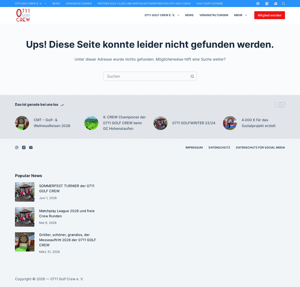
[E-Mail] (275, 3)
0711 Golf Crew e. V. (28, 3)
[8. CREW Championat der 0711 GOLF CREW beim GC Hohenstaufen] (91, 123)
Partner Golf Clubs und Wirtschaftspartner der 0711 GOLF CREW (144, 3)
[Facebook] (257, 3)
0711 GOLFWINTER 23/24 (193, 123)
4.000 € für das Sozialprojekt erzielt (259, 123)
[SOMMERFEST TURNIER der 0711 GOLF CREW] (24, 192)
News (56, 3)
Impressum (194, 147)
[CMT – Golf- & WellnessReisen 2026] (22, 123)
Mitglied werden (269, 15)
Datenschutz (219, 147)
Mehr (238, 15)
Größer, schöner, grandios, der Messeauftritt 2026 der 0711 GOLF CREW (67, 240)
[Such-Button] (192, 76)
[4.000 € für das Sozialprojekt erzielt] (230, 123)
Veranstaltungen (79, 3)
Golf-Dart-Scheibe (209, 3)
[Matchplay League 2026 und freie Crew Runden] (24, 217)
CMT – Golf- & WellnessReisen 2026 (52, 123)
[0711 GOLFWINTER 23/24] (161, 123)
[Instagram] (266, 3)
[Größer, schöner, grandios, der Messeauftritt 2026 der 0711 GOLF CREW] (24, 242)
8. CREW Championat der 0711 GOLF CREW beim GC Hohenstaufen (124, 123)
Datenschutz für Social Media (260, 147)
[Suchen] (283, 3)
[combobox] (146, 76)
